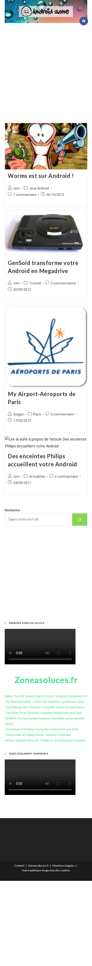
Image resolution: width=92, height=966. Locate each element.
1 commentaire (25, 195)
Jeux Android (39, 188)
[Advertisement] (46, 70)
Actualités (37, 476)
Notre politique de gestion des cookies (46, 870)
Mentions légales (63, 865)
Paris (37, 414)
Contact (19, 865)
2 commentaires (63, 283)
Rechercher (12, 510)
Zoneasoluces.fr (38, 865)
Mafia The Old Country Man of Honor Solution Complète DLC (46, 696)
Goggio (18, 414)
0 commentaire (62, 414)
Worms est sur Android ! (41, 175)
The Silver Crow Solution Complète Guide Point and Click (43, 713)
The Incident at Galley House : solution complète (38, 735)
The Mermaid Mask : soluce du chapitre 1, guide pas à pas (44, 701)
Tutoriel (35, 283)
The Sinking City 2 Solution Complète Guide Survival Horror (45, 707)
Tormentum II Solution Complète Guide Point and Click (41, 729)
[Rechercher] (80, 519)
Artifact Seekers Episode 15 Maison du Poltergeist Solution (45, 740)
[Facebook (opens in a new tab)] (83, 21)
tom (16, 188)
